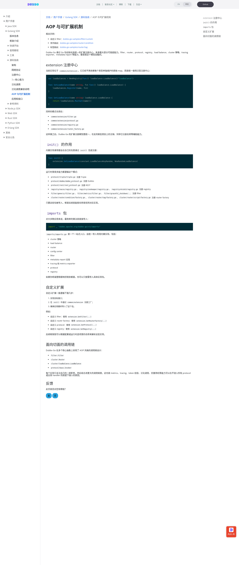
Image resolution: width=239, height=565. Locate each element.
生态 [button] (138, 4)
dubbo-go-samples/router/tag (74, 47)
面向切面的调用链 (212, 36)
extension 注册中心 (212, 18)
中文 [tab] (187, 4)
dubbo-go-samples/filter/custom (78, 39)
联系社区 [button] (109, 4)
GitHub (205, 4)
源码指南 (85, 17)
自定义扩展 (208, 31)
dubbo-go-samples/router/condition (76, 43)
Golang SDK (71, 17)
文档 (48, 17)
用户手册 (57, 17)
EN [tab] (179, 4)
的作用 (210, 22)
